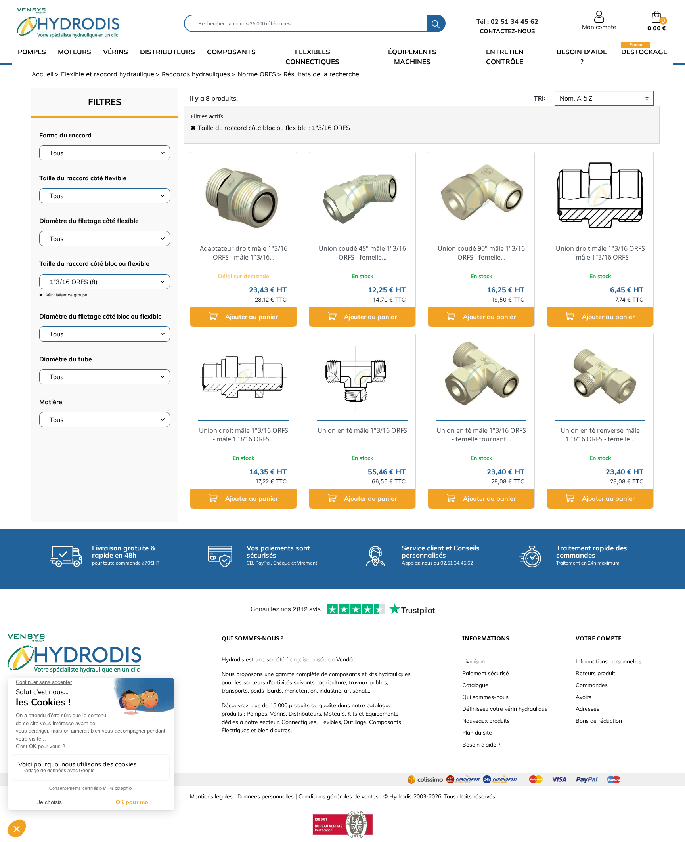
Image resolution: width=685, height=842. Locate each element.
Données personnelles (265, 796)
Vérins (115, 52)
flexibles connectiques (312, 57)
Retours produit (595, 673)
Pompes (32, 52)
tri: (539, 98)
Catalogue (475, 685)
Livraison (473, 661)
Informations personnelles (608, 661)
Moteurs (74, 52)
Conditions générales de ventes (338, 796)
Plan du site (477, 732)
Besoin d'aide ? (582, 57)
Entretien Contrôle (505, 57)
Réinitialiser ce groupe (65, 294)
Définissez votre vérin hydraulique (505, 708)
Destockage (644, 51)
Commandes (592, 685)
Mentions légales (211, 796)
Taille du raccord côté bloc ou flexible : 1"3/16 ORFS (274, 128)
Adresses (587, 708)
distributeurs (167, 52)
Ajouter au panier (251, 317)
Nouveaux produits (486, 720)
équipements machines (412, 57)
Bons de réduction (599, 720)
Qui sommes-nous (485, 697)
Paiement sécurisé (485, 673)
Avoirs (583, 697)
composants (231, 52)
